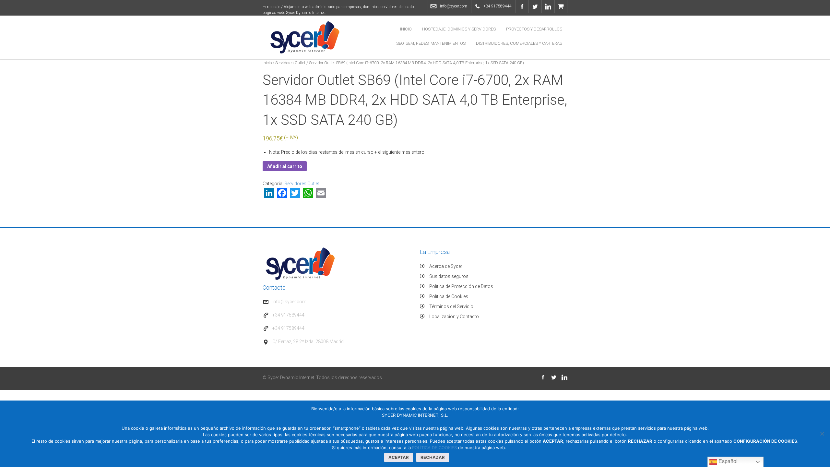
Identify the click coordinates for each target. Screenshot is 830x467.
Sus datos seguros (448, 276)
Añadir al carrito (284, 166)
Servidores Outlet (290, 62)
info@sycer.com (453, 6)
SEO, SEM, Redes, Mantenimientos (431, 43)
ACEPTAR (398, 457)
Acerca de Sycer (445, 266)
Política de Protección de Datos (461, 286)
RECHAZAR (433, 457)
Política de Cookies (448, 296)
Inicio (406, 29)
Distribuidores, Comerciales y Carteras (519, 43)
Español (727, 461)
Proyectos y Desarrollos (534, 29)
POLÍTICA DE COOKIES (434, 447)
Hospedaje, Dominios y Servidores (459, 29)
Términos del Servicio (451, 306)
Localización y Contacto (454, 316)
